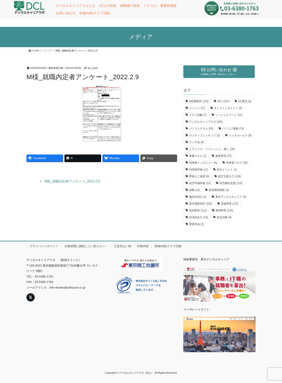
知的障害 (198, 210)
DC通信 (244, 101)
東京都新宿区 (200, 203)
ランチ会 (196, 142)
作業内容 (143, 246)
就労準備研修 (200, 183)
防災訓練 (224, 217)
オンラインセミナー (228, 108)
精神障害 (224, 210)
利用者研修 (198, 169)
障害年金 (196, 224)
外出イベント (227, 169)
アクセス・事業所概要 (160, 5)
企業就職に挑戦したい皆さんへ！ (86, 246)
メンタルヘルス (240, 135)
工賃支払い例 (122, 246)
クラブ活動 (197, 114)
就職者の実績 (130, 5)
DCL (223, 101)
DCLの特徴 (107, 5)
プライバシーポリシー (44, 246)
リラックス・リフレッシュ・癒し (212, 149)
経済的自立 (198, 217)
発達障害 (229, 203)
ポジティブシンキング (204, 135)
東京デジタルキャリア (230, 196)
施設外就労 (197, 196)
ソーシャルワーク (228, 114)
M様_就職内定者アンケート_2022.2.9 (72, 181)
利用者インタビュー (203, 162)
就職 (194, 190)
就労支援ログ (229, 176)
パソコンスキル (201, 128)
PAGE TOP (271, 367)
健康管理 (223, 155)
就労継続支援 (230, 183)
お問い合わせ (66, 13)
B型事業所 (199, 101)
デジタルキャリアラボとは (75, 5)
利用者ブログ (237, 162)
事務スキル (197, 155)
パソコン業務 (233, 128)
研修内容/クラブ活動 (94, 13)
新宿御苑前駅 (219, 190)
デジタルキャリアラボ (206, 121)
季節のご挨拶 (199, 176)
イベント (197, 108)
